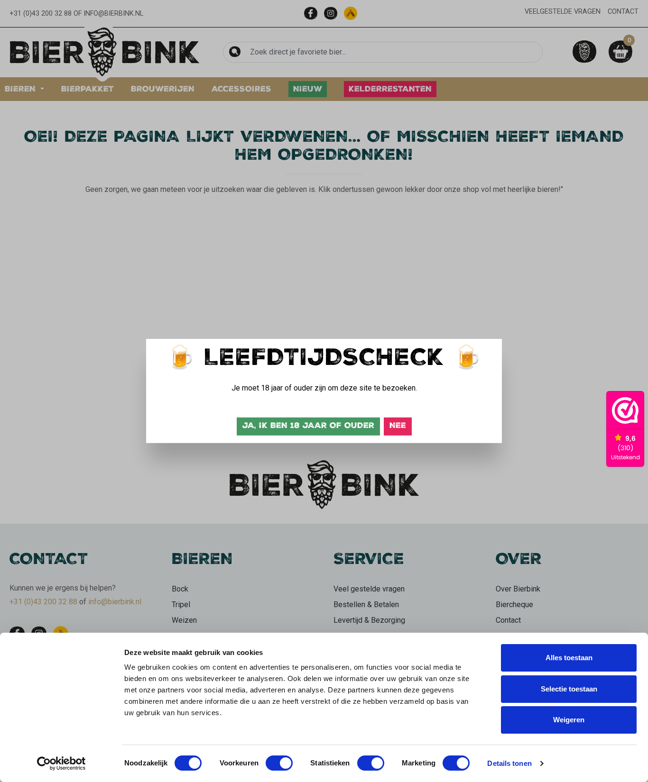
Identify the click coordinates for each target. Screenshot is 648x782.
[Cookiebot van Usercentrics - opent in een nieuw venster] (61, 763)
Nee (397, 426)
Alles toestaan (569, 658)
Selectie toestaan (569, 689)
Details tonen (509, 763)
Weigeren (568, 720)
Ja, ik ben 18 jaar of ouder (308, 426)
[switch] (279, 763)
